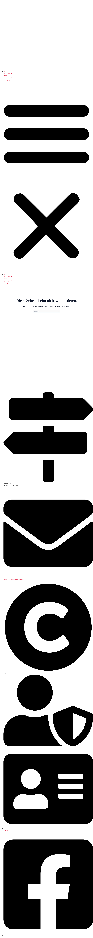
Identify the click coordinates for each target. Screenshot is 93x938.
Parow (5, 75)
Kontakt (5, 82)
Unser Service (7, 81)
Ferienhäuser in (7, 73)
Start (4, 71)
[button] (46, 179)
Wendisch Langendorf (9, 77)
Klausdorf (5, 79)
